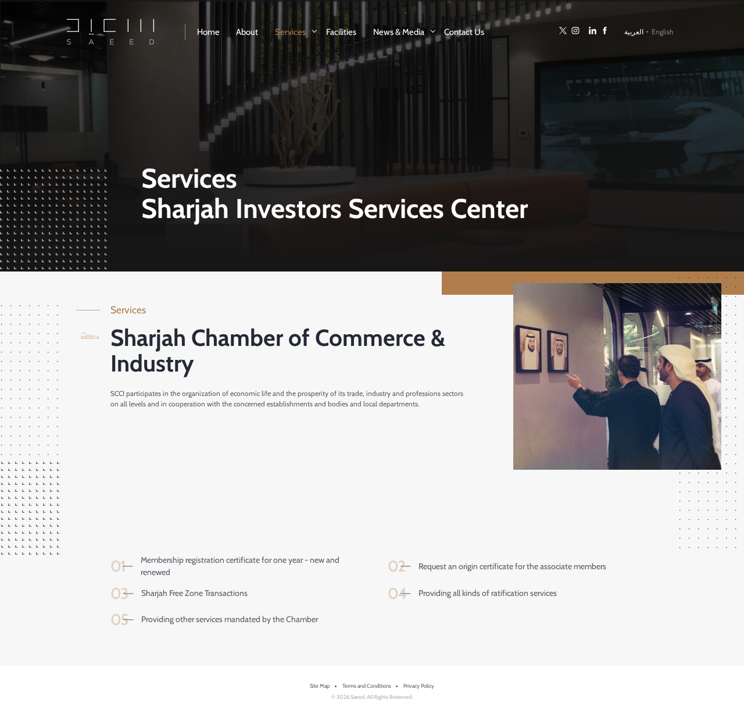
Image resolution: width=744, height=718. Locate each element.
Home (208, 32)
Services (290, 32)
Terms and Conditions (366, 686)
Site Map (320, 686)
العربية (633, 31)
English (663, 31)
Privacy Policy (418, 686)
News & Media (398, 32)
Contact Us (464, 32)
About (247, 32)
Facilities (341, 32)
